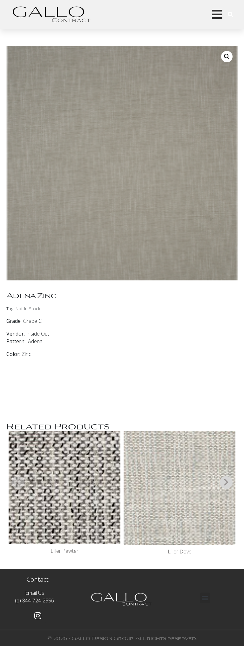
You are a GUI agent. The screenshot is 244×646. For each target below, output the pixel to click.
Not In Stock (28, 308)
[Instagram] (38, 615)
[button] (227, 56)
